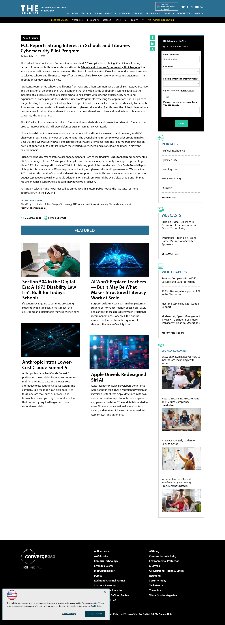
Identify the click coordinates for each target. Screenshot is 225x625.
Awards (109, 13)
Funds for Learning (121, 157)
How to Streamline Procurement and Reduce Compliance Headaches (180, 402)
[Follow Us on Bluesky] (183, 7)
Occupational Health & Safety (166, 570)
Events (168, 13)
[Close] (104, 592)
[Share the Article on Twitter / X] (152, 49)
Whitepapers (174, 271)
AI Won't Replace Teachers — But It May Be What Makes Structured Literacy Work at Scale (118, 289)
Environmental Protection (164, 561)
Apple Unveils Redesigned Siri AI (118, 377)
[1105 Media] (39, 584)
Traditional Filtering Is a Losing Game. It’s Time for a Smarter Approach (179, 241)
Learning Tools (170, 169)
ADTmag (154, 551)
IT (143, 20)
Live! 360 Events (103, 566)
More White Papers (173, 332)
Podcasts (138, 13)
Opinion (98, 13)
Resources (152, 13)
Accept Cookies (95, 613)
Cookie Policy (113, 614)
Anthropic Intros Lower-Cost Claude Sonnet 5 (47, 364)
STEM (118, 20)
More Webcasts (171, 254)
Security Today (157, 580)
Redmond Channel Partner (109, 580)
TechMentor (156, 585)
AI (126, 20)
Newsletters (184, 13)
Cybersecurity (169, 160)
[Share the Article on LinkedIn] (152, 43)
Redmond (155, 575)
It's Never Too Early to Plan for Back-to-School (179, 442)
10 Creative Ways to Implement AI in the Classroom (181, 292)
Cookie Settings (69, 613)
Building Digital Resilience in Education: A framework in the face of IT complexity (179, 225)
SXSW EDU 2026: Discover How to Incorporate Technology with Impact (181, 360)
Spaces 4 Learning (105, 585)
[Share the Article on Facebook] (152, 37)
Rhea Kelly (28, 55)
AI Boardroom (102, 551)
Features (86, 13)
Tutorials (77, 20)
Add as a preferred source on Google (168, 6)
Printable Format (57, 217)
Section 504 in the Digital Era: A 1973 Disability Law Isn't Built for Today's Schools (49, 289)
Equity (134, 20)
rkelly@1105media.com (33, 207)
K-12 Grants (93, 20)
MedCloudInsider (104, 570)
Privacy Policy (187, 90)
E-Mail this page (32, 217)
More (197, 13)
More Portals (169, 197)
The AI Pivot (156, 590)
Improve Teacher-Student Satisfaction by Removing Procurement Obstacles (176, 482)
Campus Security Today (163, 556)
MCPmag (154, 566)
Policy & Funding (30, 37)
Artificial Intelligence (173, 150)
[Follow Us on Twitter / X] (192, 7)
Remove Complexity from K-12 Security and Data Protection (179, 280)
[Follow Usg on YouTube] (197, 7)
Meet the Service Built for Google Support (180, 305)
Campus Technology (106, 561)
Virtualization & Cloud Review (111, 595)
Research (124, 13)
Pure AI (98, 575)
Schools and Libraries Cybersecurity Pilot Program (110, 67)
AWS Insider (101, 556)
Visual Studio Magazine (163, 595)
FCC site (50, 192)
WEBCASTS (171, 215)
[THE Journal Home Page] (43, 9)
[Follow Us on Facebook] (187, 6)
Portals (170, 143)
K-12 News (72, 13)
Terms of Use (131, 614)
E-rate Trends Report (134, 165)
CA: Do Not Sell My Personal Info (155, 614)
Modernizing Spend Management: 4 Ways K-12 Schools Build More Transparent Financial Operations (181, 319)
